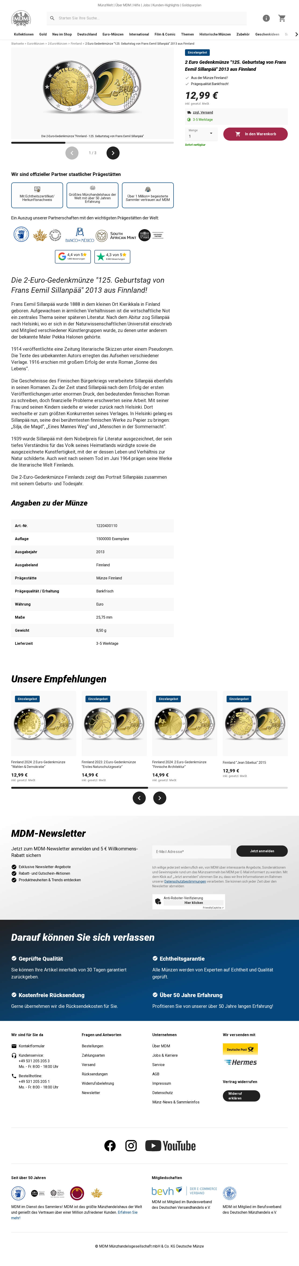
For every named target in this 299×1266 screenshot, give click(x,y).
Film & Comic (165, 34)
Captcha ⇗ (213, 907)
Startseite (17, 43)
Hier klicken (194, 903)
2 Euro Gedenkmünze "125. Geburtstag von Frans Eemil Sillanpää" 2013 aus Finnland (139, 43)
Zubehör (243, 34)
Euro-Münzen (113, 34)
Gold (43, 34)
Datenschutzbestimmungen (185, 881)
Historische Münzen (215, 34)
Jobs (146, 5)
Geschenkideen (267, 34)
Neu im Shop (62, 34)
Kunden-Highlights (166, 5)
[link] (21, 18)
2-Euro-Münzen (57, 43)
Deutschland (87, 34)
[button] (52, 18)
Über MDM (123, 5)
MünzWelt (105, 5)
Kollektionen (24, 34)
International (139, 34)
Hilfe (136, 5)
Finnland (76, 43)
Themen (187, 34)
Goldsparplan (191, 5)
